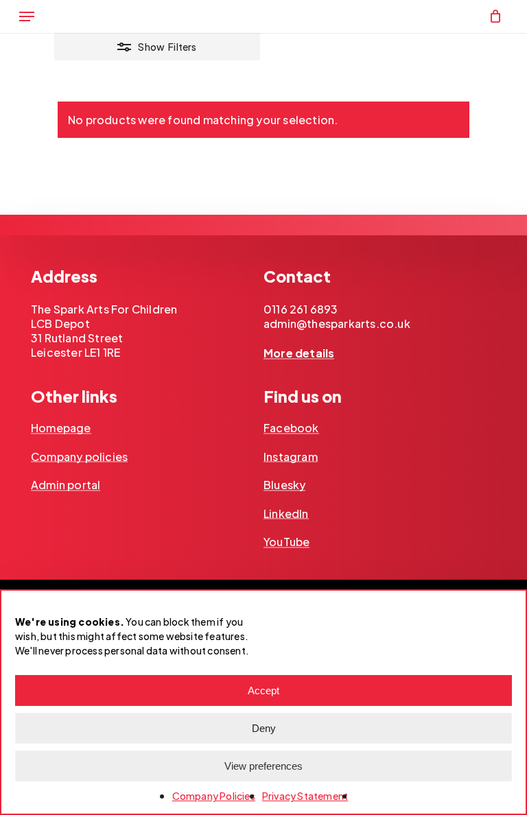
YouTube (286, 542)
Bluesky (284, 485)
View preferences (263, 766)
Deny (264, 728)
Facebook (291, 428)
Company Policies (213, 796)
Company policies (79, 457)
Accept (263, 690)
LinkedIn (286, 514)
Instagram (291, 457)
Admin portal (65, 485)
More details (299, 353)
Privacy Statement (305, 796)
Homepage (61, 428)
